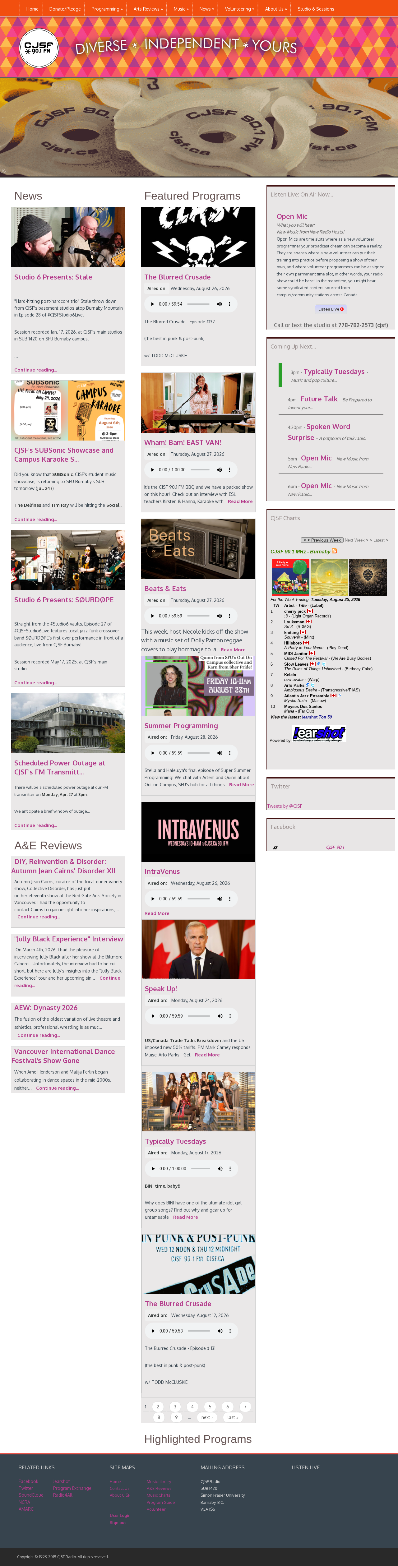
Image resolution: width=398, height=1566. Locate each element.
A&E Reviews (48, 845)
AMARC (26, 1509)
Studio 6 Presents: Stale (53, 276)
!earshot (61, 1481)
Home (32, 9)
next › (207, 1417)
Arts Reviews (148, 9)
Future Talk (319, 398)
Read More (240, 501)
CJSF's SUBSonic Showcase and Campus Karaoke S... (63, 454)
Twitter (26, 1488)
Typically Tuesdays (334, 371)
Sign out (118, 1522)
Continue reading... (35, 370)
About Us (276, 9)
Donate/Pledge (65, 9)
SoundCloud (31, 1495)
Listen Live (329, 309)
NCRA (24, 1502)
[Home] (164, 73)
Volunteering (239, 9)
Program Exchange (72, 1488)
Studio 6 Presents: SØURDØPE (64, 599)
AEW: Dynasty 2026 (45, 1007)
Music (181, 9)
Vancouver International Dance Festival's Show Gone (63, 1056)
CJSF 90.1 (335, 847)
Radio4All (62, 1495)
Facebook (28, 1481)
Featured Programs (192, 195)
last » (233, 1417)
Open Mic (292, 216)
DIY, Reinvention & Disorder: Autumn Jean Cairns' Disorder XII (63, 866)
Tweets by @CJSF (284, 806)
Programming (107, 9)
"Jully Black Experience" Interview (68, 938)
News (207, 9)
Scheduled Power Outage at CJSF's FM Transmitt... (59, 767)
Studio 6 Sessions (316, 9)
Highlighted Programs (198, 1439)
